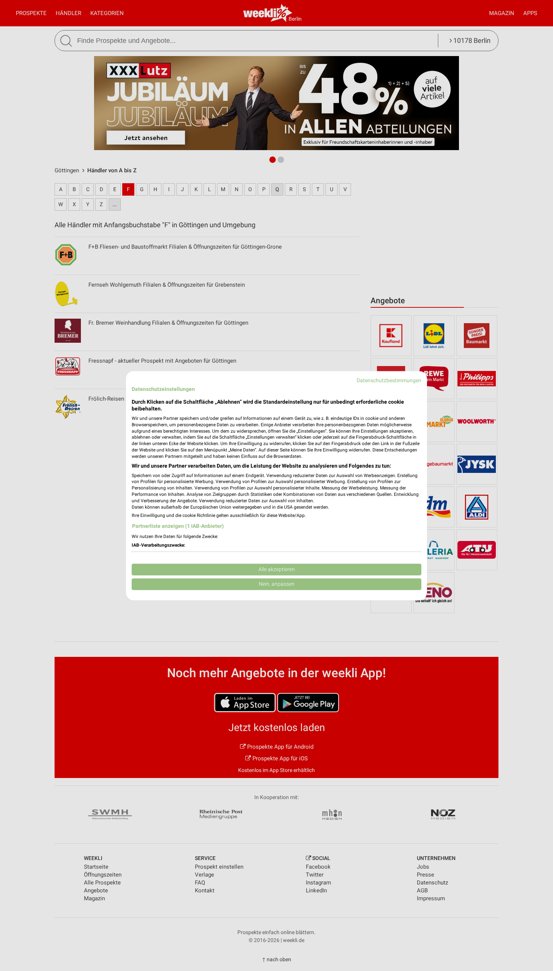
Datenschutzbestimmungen (389, 380)
